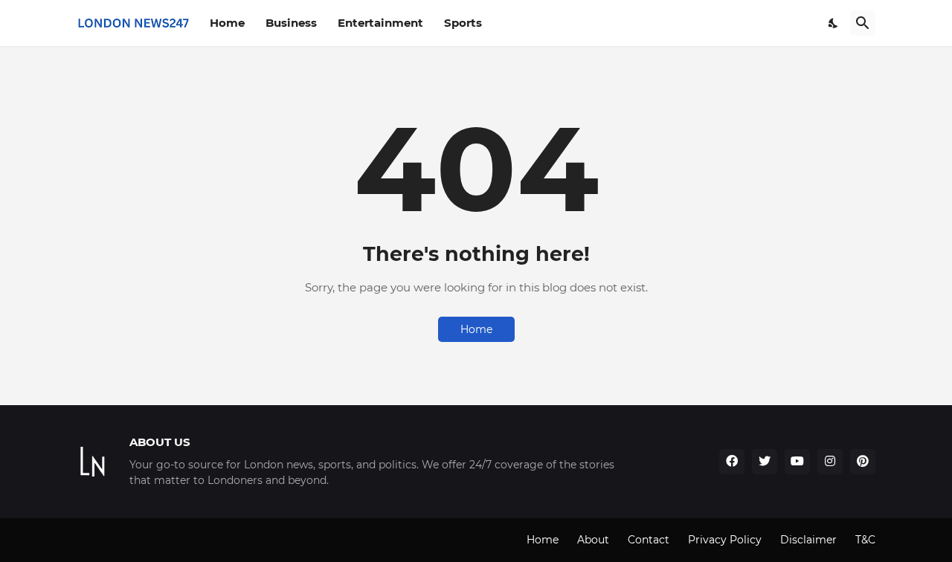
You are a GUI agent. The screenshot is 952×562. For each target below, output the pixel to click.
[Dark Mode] (833, 23)
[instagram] (830, 461)
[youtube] (797, 461)
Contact (648, 539)
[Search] (862, 23)
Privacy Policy (725, 539)
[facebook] (731, 461)
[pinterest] (862, 461)
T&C (865, 539)
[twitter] (764, 461)
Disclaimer (808, 539)
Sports (463, 23)
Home (227, 23)
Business (291, 23)
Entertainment (380, 23)
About (593, 539)
